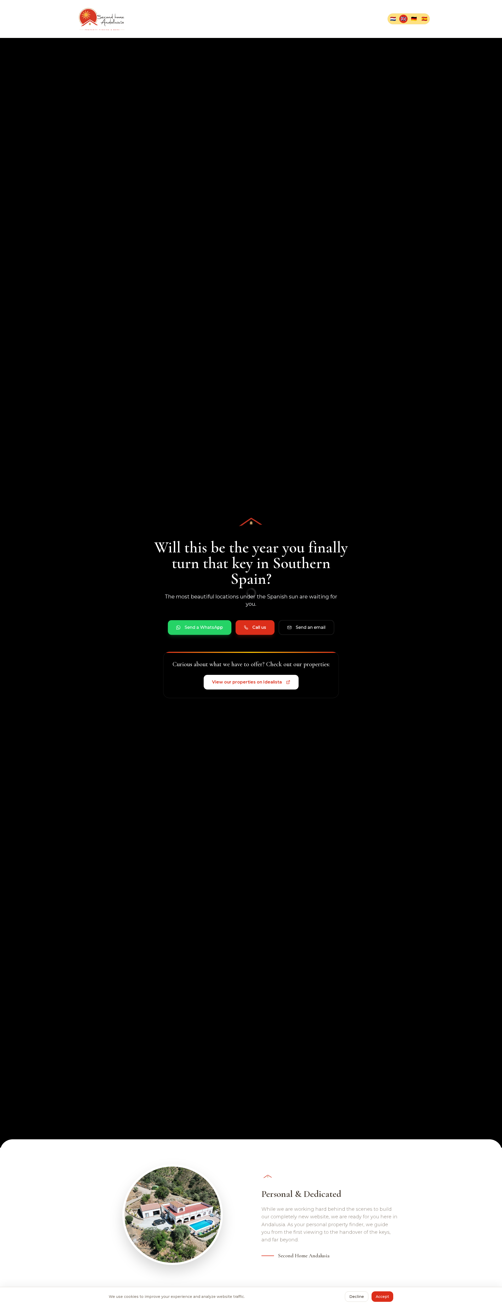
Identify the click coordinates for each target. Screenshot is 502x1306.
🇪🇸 (424, 19)
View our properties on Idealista (247, 682)
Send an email (311, 627)
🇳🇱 (393, 19)
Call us (259, 627)
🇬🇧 (403, 19)
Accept (382, 1296)
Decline (356, 1296)
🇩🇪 (414, 19)
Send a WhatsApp (204, 627)
